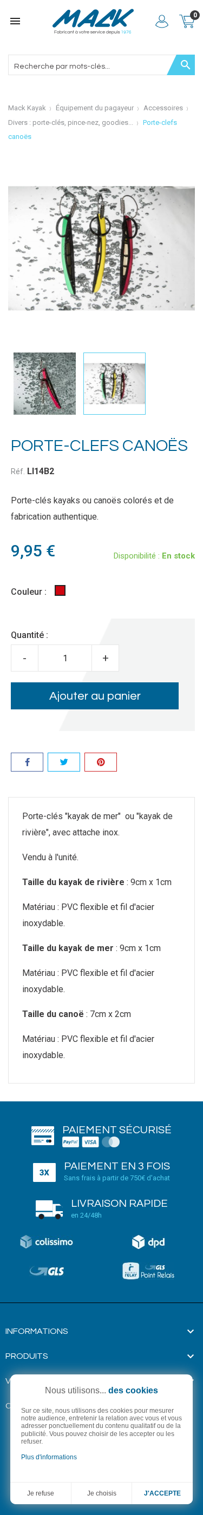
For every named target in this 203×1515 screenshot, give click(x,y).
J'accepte (162, 1493)
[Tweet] (64, 763)
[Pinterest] (100, 763)
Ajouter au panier (95, 696)
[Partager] (27, 763)
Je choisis (101, 1493)
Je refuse (40, 1493)
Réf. (18, 471)
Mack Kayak (27, 108)
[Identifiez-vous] (161, 21)
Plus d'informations (49, 1457)
